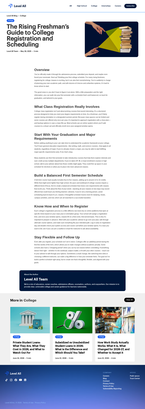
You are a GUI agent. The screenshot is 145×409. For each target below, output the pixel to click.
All (71, 6)
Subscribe (130, 6)
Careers (118, 6)
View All (129, 300)
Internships (106, 6)
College (94, 6)
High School (82, 6)
